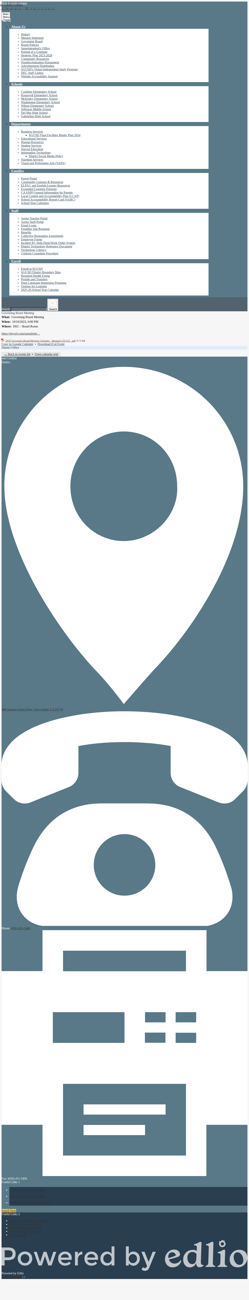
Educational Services (34, 138)
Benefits (26, 232)
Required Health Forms (35, 275)
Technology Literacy (33, 250)
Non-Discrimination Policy (25, 1224)
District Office (10, 347)
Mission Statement (32, 37)
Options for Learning (34, 286)
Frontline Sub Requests (35, 229)
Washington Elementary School (40, 102)
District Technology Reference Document (46, 246)
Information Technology (36, 152)
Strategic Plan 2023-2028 (36, 55)
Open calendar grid (46, 354)
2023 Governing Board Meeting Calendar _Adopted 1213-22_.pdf (40, 340)
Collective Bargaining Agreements (42, 236)
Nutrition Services (32, 159)
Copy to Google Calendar (17, 344)
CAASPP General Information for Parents (47, 192)
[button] (18, 27)
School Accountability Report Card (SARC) (48, 199)
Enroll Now (9, 1210)
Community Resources (35, 59)
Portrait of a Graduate (34, 52)
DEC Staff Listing (32, 73)
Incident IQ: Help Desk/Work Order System (48, 243)
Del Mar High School (34, 112)
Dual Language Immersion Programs (43, 282)
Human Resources (32, 142)
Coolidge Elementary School (38, 91)
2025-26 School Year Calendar (40, 289)
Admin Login (17, 1234)
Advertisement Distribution (37, 66)
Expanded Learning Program (39, 189)
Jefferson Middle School (36, 109)
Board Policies (30, 44)
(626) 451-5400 (20, 928)
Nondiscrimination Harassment (40, 62)
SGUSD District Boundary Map (41, 272)
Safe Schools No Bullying (25, 1231)
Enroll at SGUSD (32, 268)
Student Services (31, 145)
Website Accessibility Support (39, 76)
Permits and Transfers (34, 279)
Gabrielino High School (35, 116)
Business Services (32, 131)
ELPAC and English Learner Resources (45, 185)
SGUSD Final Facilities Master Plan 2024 (54, 135)
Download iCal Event (51, 344)
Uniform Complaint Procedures (28, 1220)
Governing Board (32, 41)
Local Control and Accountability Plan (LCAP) (50, 196)
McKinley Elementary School (39, 98)
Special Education (32, 149)
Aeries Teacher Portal (34, 218)
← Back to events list (17, 354)
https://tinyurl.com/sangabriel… (21, 333)
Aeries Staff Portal (32, 222)
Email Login (28, 225)
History (25, 34)
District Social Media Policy (46, 156)
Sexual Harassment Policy (25, 1227)
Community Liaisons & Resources (42, 182)
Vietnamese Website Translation (30, 1202)
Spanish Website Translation (28, 1196)
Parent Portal (29, 178)
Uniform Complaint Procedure (39, 253)
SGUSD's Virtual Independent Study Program (49, 69)
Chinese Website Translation (28, 1190)
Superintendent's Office (35, 48)
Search (6, 309)
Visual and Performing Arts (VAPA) (43, 163)
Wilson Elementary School (37, 105)
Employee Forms (31, 239)
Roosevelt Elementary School (39, 95)
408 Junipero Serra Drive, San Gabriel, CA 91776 (32, 709)
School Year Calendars (35, 203)
